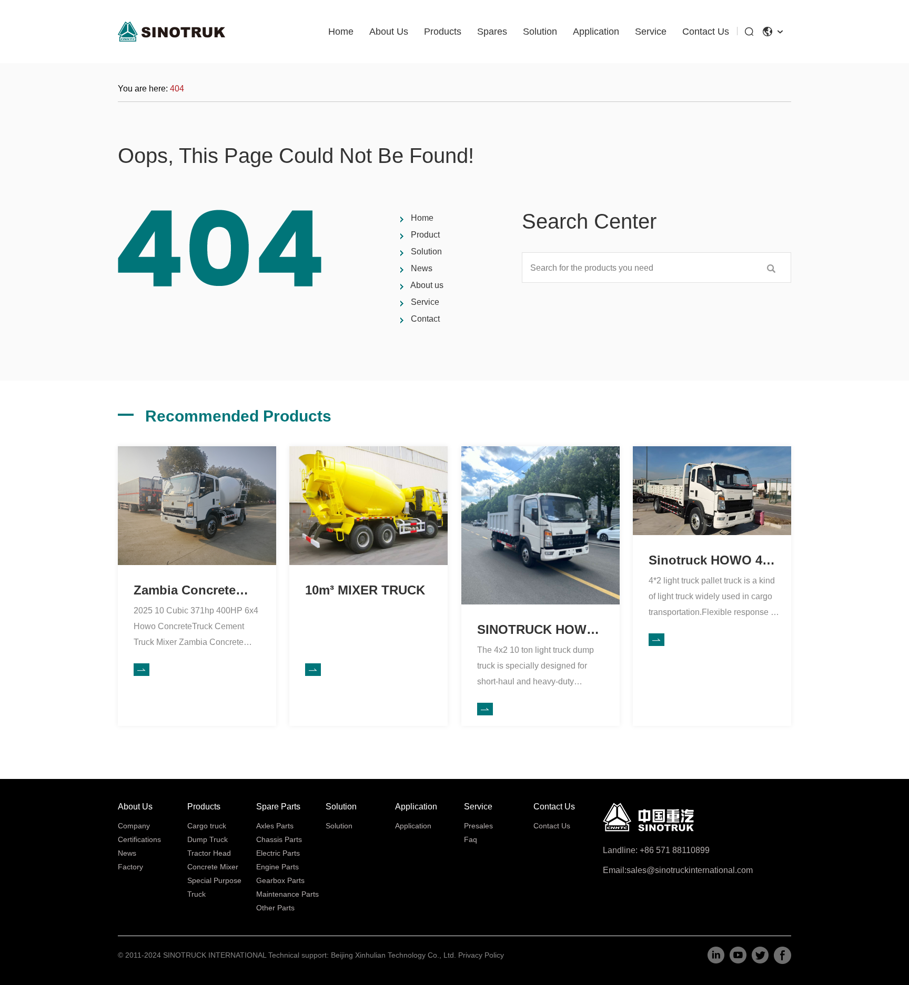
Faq (470, 839)
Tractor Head (209, 853)
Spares (492, 31)
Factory (130, 867)
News (421, 268)
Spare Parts (278, 806)
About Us (388, 31)
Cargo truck (206, 826)
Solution (540, 31)
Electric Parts (278, 853)
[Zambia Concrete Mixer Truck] (197, 450)
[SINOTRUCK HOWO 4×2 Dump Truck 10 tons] (540, 450)
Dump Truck (207, 839)
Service (650, 31)
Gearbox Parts (280, 880)
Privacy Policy (481, 955)
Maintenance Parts (287, 894)
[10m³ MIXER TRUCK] (368, 450)
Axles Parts (275, 826)
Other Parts (275, 908)
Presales (478, 826)
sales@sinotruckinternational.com (690, 870)
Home (341, 31)
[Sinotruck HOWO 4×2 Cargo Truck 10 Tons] (712, 450)
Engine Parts (277, 867)
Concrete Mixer (212, 867)
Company (134, 826)
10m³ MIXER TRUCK (365, 590)
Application (596, 31)
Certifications (139, 839)
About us (426, 285)
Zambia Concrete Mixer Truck (185, 597)
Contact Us (705, 31)
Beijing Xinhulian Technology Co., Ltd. (393, 955)
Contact (425, 318)
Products (442, 31)
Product (425, 234)
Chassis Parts (279, 839)
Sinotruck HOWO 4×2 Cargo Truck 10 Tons (712, 567)
